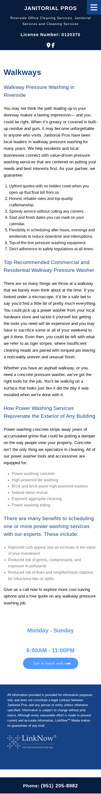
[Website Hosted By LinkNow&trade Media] (31, 741)
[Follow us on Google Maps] (48, 45)
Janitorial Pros (50, 8)
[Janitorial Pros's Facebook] (53, 45)
